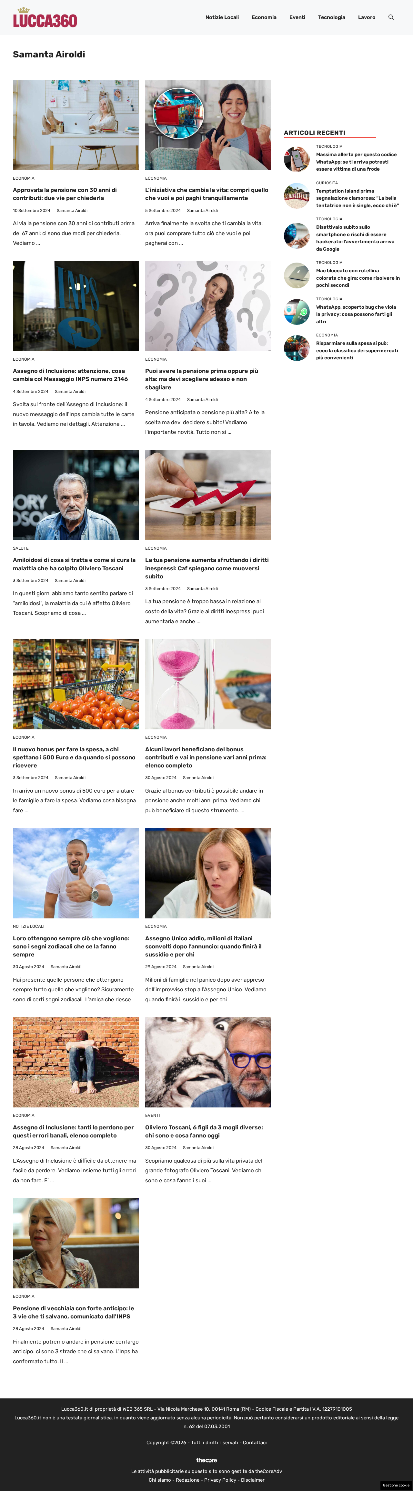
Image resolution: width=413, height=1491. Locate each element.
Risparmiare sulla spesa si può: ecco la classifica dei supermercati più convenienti (357, 350)
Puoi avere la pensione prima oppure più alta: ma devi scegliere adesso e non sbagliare (201, 379)
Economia (264, 17)
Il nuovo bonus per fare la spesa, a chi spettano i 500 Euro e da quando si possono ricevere (74, 757)
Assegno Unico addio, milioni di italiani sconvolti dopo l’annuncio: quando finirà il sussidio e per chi (203, 946)
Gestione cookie (396, 1485)
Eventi (297, 17)
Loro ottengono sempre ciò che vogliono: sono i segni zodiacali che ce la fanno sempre (71, 946)
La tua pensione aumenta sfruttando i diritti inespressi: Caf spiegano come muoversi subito (207, 568)
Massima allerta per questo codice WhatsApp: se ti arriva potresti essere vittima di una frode (356, 162)
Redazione (187, 1480)
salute (21, 548)
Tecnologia (331, 17)
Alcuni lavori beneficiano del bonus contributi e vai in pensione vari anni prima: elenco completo (206, 757)
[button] (391, 17)
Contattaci (255, 1443)
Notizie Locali (222, 17)
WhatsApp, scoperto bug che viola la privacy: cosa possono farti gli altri (356, 314)
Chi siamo (160, 1480)
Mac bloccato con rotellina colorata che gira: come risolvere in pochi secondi (358, 278)
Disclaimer (253, 1480)
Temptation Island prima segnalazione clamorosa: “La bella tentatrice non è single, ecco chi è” (357, 198)
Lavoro (367, 17)
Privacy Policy (220, 1480)
